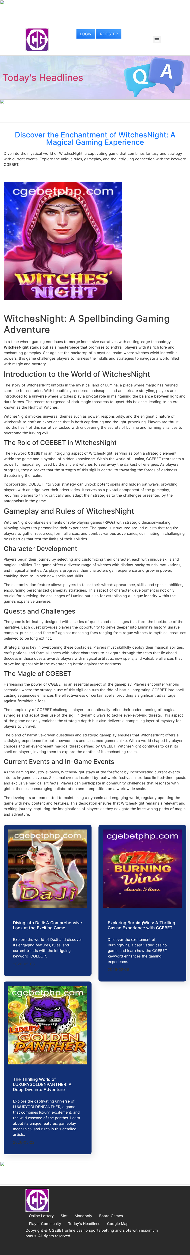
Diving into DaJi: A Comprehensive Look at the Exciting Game (47, 925)
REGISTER (109, 34)
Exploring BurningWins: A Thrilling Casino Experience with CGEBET (141, 925)
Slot (64, 1215)
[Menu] (157, 39)
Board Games (111, 1215)
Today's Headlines (42, 77)
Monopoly (83, 1215)
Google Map (118, 1223)
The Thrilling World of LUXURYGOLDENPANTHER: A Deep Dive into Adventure (42, 1084)
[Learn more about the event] (95, 21)
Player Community (45, 1223)
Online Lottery (41, 1215)
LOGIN (86, 34)
